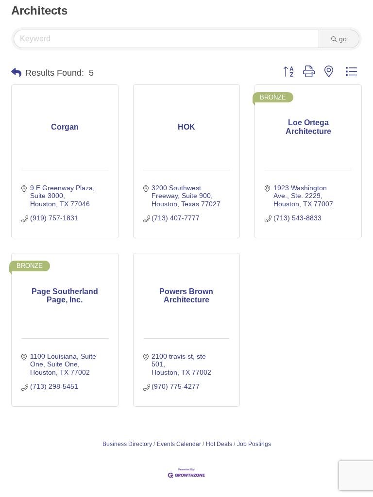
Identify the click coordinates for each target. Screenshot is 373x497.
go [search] (343, 39)
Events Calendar (179, 444)
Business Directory (127, 444)
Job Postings (254, 444)
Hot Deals (219, 444)
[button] (16, 73)
